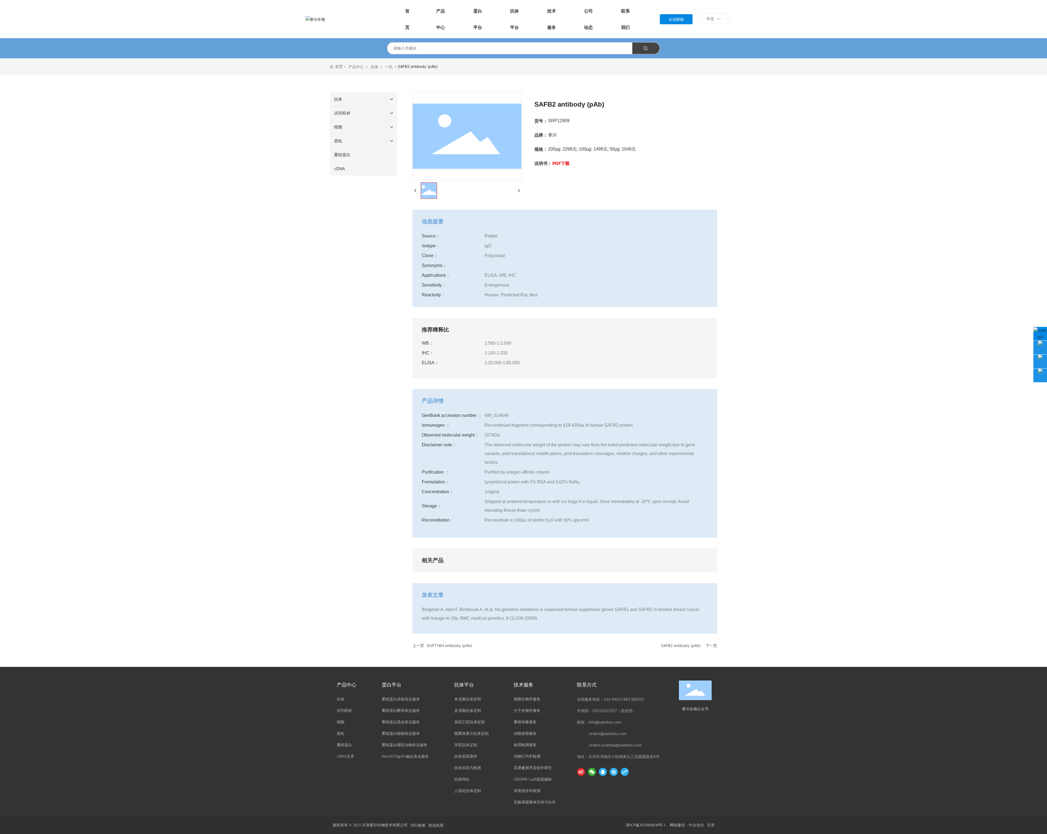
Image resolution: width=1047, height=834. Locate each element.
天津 (710, 825)
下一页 (711, 645)
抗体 (374, 66)
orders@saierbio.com (608, 733)
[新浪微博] (581, 772)
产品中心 (356, 66)
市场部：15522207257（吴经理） (606, 710)
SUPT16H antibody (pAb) (449, 645)
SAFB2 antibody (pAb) (681, 645)
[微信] (592, 772)
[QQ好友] (603, 772)
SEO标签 (418, 825)
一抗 (389, 66)
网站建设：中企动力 (687, 825)
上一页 (418, 645)
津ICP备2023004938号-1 (646, 825)
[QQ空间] (614, 772)
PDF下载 (561, 163)
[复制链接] (625, 772)
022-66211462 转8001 (624, 699)
